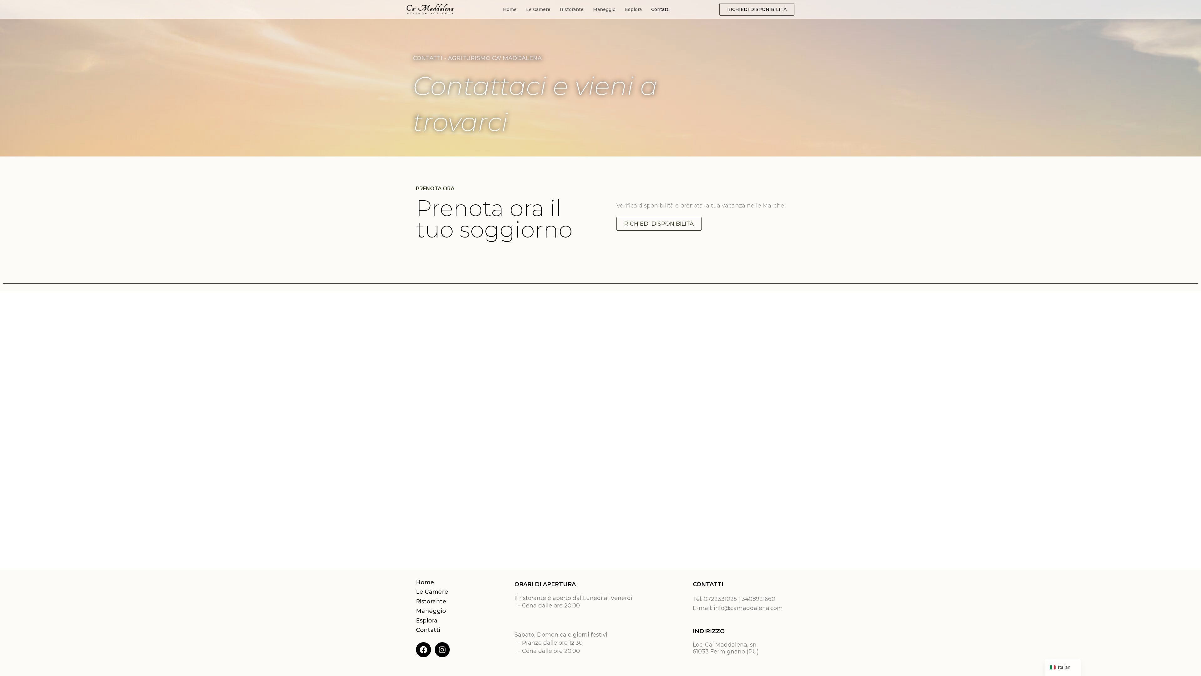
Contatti (660, 9)
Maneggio (604, 9)
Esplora (633, 9)
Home (510, 9)
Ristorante (572, 9)
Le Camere (538, 9)
